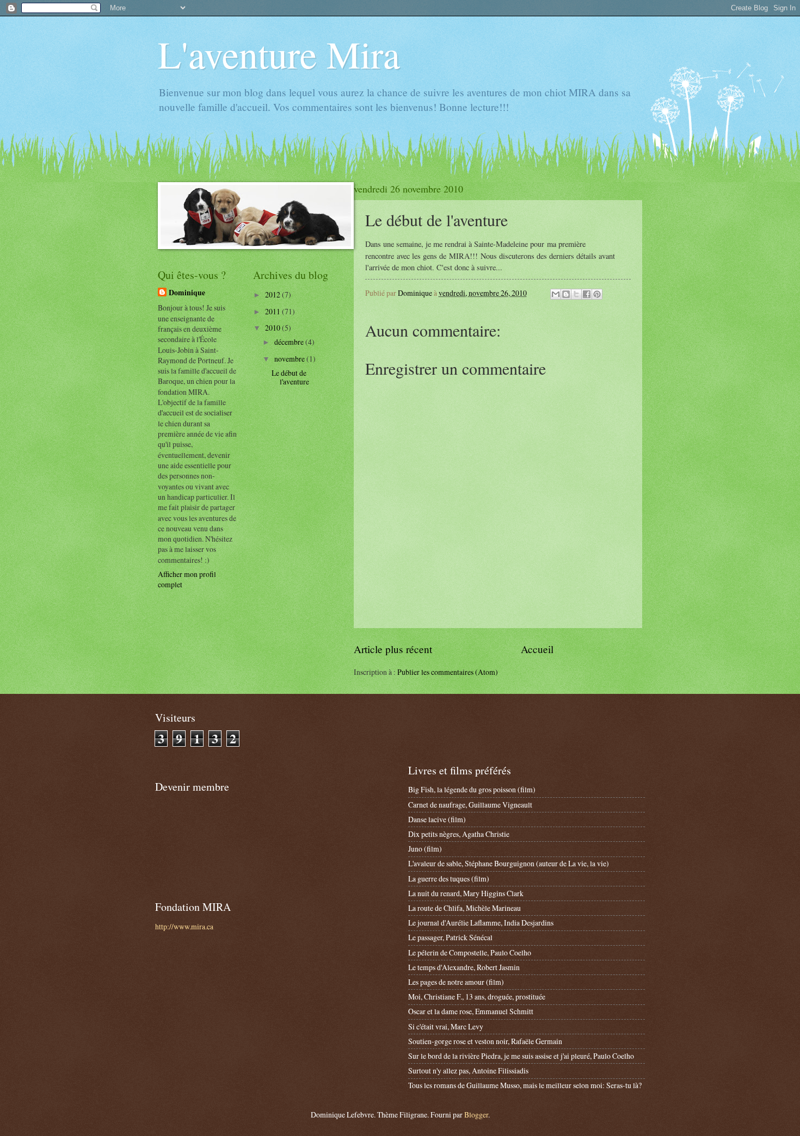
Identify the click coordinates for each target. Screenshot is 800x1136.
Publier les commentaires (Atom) (447, 672)
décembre (289, 342)
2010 (273, 327)
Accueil (537, 649)
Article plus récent (393, 649)
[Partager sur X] (576, 294)
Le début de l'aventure (290, 377)
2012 (273, 294)
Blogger (476, 1114)
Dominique (187, 293)
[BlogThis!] (566, 294)
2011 (273, 311)
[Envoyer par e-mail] (555, 294)
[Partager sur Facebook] (586, 294)
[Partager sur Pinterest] (597, 294)
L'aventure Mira (279, 53)
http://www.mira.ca (184, 926)
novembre (290, 358)
